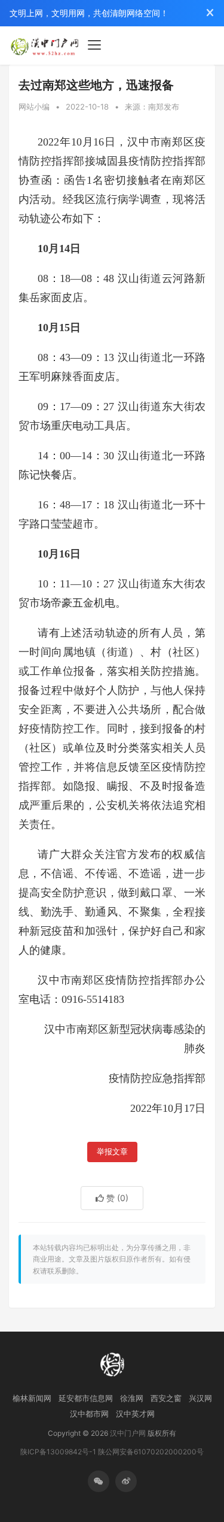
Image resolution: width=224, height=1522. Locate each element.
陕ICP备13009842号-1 (58, 1451)
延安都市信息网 (86, 1398)
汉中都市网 (89, 1413)
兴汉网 (200, 1398)
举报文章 (112, 1151)
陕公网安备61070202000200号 (151, 1451)
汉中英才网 (135, 1413)
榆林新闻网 (32, 1398)
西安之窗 (166, 1398)
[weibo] (126, 1481)
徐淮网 (131, 1398)
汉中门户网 (128, 1433)
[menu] (94, 45)
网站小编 (34, 106)
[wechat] (98, 1481)
